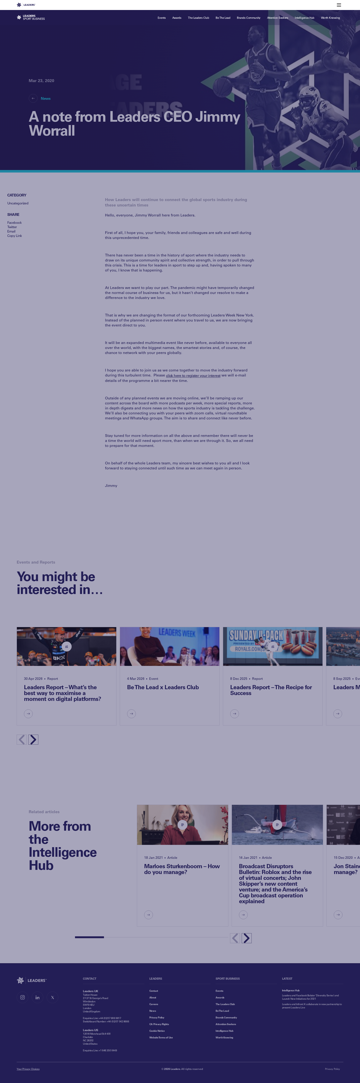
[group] (66, 676)
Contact (153, 990)
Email (11, 231)
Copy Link (14, 235)
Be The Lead (222, 1010)
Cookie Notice (157, 1030)
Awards (220, 997)
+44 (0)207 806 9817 (110, 1018)
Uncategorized (18, 203)
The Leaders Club (225, 1004)
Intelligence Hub (224, 1030)
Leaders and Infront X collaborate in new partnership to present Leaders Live (312, 1005)
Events (219, 990)
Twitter (12, 227)
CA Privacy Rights (159, 1024)
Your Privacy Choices (28, 1068)
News (45, 98)
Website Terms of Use (161, 1037)
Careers (153, 1004)
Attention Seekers (226, 1024)
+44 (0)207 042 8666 (118, 1021)
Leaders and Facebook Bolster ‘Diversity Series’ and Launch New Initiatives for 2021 (310, 997)
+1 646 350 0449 (108, 1050)
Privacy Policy (156, 1017)
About (152, 997)
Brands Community (226, 1017)
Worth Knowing (224, 1037)
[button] (33, 740)
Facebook (14, 222)
